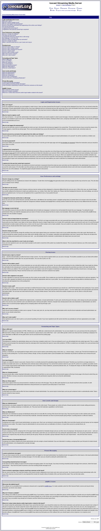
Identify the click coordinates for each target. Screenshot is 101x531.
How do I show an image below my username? (15, 39)
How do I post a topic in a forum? (11, 46)
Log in (80, 10)
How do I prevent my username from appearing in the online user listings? (22, 25)
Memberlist (64, 8)
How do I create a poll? (8, 51)
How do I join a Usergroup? (9, 76)
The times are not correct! (9, 35)
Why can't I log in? (7, 21)
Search (57, 8)
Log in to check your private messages (66, 10)
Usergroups (72, 8)
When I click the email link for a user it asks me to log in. (17, 42)
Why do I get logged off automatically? (12, 24)
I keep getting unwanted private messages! (13, 84)
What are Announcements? (9, 65)
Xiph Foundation (66, 5)
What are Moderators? (8, 74)
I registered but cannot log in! (10, 28)
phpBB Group (48, 486)
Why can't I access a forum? (9, 53)
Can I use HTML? (7, 61)
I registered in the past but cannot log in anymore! (15, 29)
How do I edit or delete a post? (10, 48)
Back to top (5, 112)
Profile (53, 10)
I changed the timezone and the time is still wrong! (15, 36)
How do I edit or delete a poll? (10, 52)
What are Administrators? (9, 72)
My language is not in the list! (10, 38)
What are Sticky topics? (8, 66)
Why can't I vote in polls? (9, 55)
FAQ (52, 8)
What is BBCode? (7, 59)
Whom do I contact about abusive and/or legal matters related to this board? (22, 92)
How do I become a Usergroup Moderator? (13, 78)
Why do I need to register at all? (10, 22)
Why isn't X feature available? (10, 91)
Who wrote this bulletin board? (10, 89)
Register (80, 8)
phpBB (47, 527)
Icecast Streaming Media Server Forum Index (13, 14)
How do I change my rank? (9, 41)
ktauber (53, 528)
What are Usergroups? (8, 75)
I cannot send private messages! (11, 82)
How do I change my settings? (10, 34)
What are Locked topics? (9, 68)
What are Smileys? (7, 62)
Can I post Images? (7, 63)
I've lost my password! (8, 26)
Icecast (58, 5)
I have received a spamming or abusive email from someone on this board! (22, 85)
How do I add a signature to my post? (12, 49)
